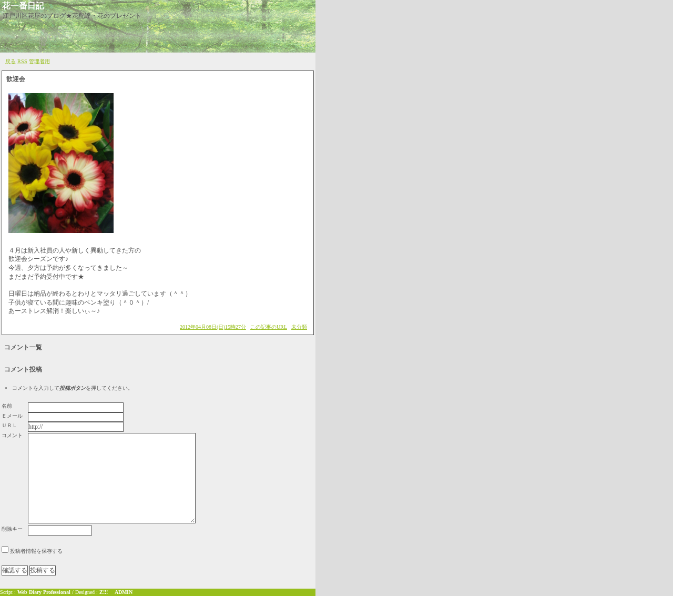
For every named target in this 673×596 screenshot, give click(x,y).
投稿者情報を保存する (36, 551)
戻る (10, 61)
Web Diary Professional (43, 592)
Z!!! (103, 592)
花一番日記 (23, 5)
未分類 (299, 327)
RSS (22, 61)
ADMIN (123, 592)
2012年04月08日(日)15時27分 (213, 327)
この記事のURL (268, 327)
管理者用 (39, 61)
